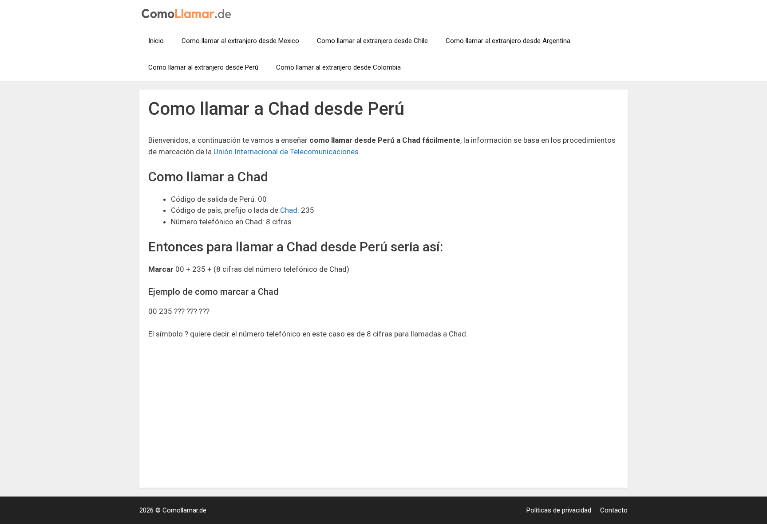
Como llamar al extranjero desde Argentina (508, 41)
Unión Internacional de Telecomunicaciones (286, 151)
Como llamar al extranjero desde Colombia (338, 67)
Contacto (614, 510)
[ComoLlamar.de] (186, 12)
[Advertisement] (383, 413)
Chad (288, 210)
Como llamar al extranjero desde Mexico (240, 41)
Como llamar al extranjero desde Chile (372, 41)
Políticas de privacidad (558, 510)
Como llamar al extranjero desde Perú (203, 67)
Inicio (156, 41)
